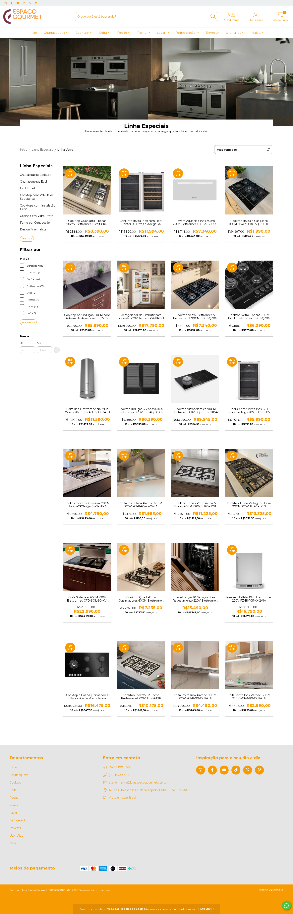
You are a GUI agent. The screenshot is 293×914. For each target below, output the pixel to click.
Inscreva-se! (146, 68)
